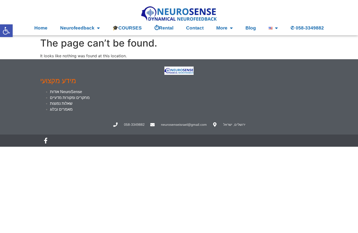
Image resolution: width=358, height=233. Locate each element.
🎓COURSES (127, 27)
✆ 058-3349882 (307, 27)
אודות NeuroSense (66, 92)
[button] (6, 30)
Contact (195, 27)
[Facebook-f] (45, 141)
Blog (250, 27)
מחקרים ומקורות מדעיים (70, 98)
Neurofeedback (77, 27)
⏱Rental (163, 27)
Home (40, 27)
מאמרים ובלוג (61, 109)
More (221, 27)
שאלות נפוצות (61, 103)
